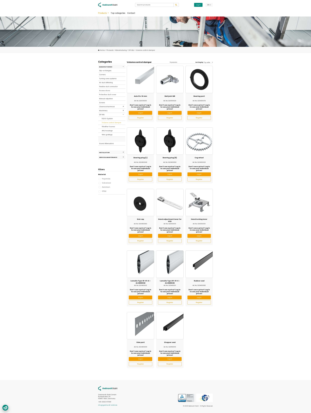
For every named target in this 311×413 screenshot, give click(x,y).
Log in (198, 5)
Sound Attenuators (106, 143)
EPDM (104, 191)
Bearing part (199, 96)
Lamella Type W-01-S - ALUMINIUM (170, 282)
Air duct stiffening (106, 82)
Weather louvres (108, 126)
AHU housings (107, 130)
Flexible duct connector (108, 86)
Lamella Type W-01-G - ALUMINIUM (140, 282)
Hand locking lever (199, 219)
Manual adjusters (106, 98)
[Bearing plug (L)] (140, 141)
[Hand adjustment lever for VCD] (169, 202)
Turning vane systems (108, 78)
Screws (102, 102)
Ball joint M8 (170, 96)
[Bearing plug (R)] (169, 141)
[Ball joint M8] (169, 79)
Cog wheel (199, 158)
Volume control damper (111, 122)
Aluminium (106, 187)
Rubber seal (199, 281)
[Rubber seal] (199, 264)
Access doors (104, 90)
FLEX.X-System (107, 118)
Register (140, 118)
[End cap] (140, 202)
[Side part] (140, 325)
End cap (140, 219)
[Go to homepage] (109, 4)
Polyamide (106, 179)
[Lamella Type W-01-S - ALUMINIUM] (169, 264)
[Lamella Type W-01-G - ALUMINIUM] (140, 264)
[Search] (176, 5)
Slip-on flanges (105, 70)
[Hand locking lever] (199, 202)
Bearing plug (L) (140, 158)
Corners (102, 74)
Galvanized (106, 183)
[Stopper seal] (169, 325)
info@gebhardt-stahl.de (107, 405)
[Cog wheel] (199, 141)
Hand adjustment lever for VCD (169, 220)
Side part (140, 342)
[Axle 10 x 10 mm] (140, 79)
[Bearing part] (199, 79)
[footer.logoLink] (107, 388)
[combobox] (154, 5)
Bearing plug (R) (170, 158)
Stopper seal (170, 342)
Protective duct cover (107, 94)
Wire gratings (107, 134)
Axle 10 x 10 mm (140, 96)
